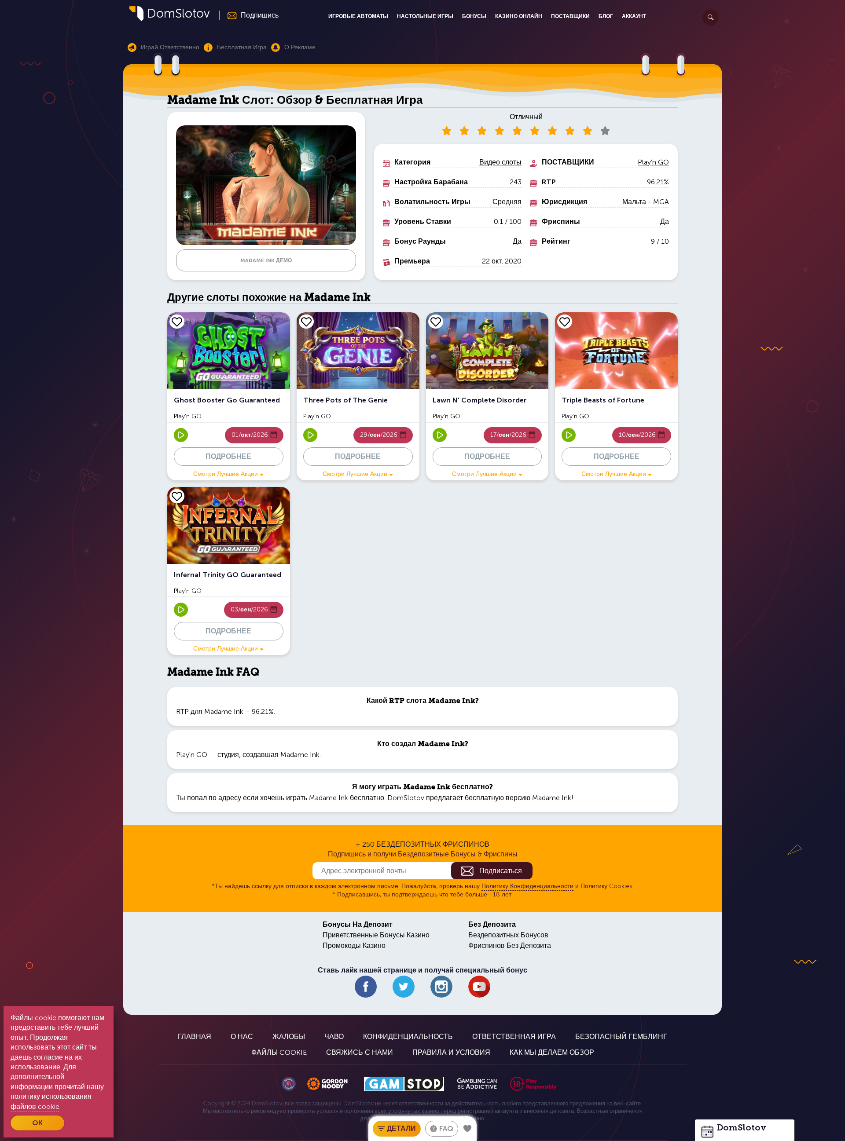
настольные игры (425, 16)
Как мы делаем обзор (552, 1052)
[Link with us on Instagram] (441, 987)
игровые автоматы (358, 16)
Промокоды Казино (354, 945)
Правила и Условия (451, 1052)
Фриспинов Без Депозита (509, 945)
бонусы (474, 16)
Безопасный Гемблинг (621, 1036)
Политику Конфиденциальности (527, 886)
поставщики (570, 16)
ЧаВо (334, 1036)
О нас (242, 1036)
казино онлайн (518, 16)
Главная (194, 1036)
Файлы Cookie (279, 1052)
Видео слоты (500, 162)
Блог (606, 16)
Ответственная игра (514, 1036)
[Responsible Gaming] (533, 1084)
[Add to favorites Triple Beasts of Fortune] (564, 322)
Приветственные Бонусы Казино (376, 935)
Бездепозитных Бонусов (508, 935)
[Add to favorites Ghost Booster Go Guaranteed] (176, 322)
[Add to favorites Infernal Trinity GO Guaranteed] (176, 496)
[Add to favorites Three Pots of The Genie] (306, 322)
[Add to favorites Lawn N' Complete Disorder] (435, 322)
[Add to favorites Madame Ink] (467, 1129)
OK (37, 1123)
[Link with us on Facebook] (366, 987)
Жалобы (288, 1036)
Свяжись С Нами (359, 1052)
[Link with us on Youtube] (479, 987)
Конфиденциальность (408, 1036)
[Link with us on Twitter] (404, 987)
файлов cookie (35, 1106)
